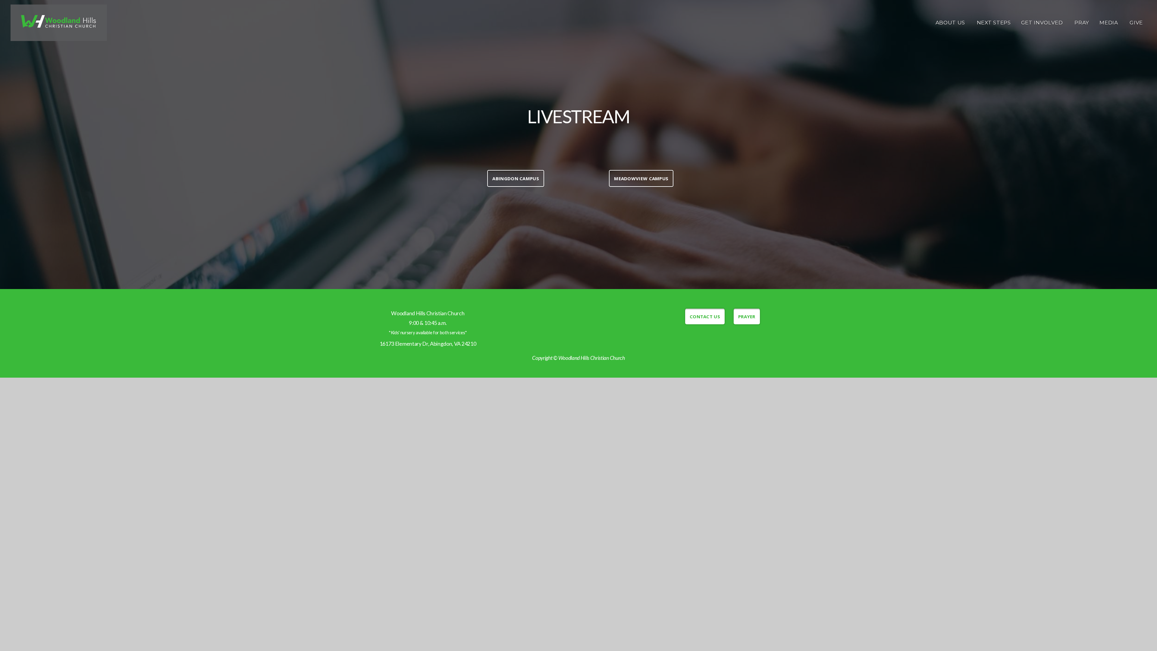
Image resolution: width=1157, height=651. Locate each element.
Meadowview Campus (641, 178)
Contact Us (705, 316)
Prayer (746, 316)
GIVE (1136, 23)
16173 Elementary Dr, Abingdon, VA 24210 (428, 344)
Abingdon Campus (515, 178)
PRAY (1081, 23)
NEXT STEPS (994, 23)
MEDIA (1109, 23)
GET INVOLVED (1043, 23)
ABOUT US (951, 23)
